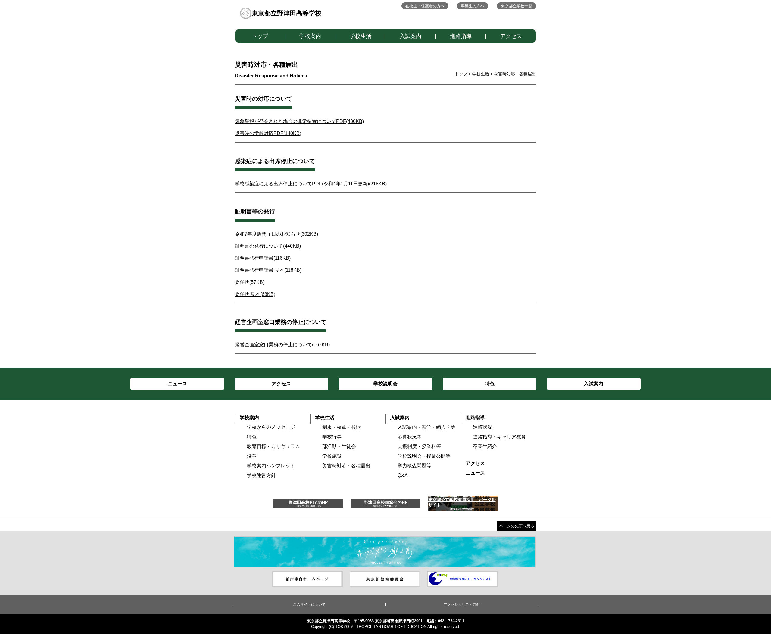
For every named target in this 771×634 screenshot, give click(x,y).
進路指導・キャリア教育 (499, 436)
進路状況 (482, 427)
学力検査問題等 (414, 465)
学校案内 (310, 36)
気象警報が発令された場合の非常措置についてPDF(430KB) (299, 121)
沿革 (252, 456)
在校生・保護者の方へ (425, 6)
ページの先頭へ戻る (516, 526)
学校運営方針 (261, 475)
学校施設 (332, 456)
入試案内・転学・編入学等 (426, 427)
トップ (260, 36)
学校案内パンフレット (271, 465)
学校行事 (332, 436)
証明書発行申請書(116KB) (263, 258)
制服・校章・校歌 (341, 427)
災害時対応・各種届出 (346, 465)
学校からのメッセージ (271, 427)
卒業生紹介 (485, 446)
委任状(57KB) (249, 282)
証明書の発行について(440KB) (268, 246)
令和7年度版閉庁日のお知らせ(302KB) (276, 234)
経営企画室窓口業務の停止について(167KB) (282, 344)
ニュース (475, 473)
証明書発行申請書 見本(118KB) (268, 270)
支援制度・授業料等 (419, 446)
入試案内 (410, 36)
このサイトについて (309, 604)
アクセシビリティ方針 (462, 604)
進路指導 (461, 36)
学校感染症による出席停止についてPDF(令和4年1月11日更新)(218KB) (311, 183)
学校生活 (360, 36)
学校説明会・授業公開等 (424, 456)
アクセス (511, 36)
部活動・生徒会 (339, 446)
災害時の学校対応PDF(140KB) (268, 133)
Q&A (403, 475)
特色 (252, 436)
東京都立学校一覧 (516, 6)
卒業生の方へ (472, 6)
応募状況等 (410, 436)
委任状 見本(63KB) (255, 294)
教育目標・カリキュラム (273, 446)
